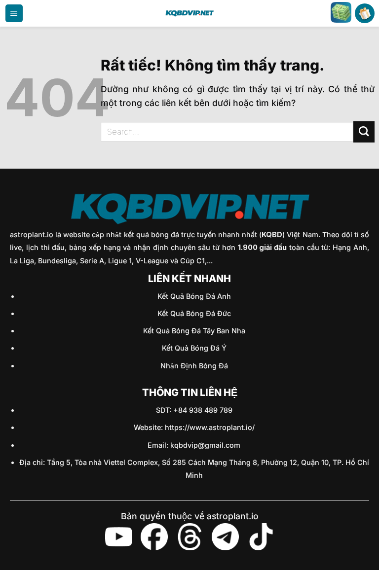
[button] (14, 13)
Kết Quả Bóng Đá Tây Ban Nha (194, 330)
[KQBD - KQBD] (189, 13)
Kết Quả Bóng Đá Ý (194, 348)
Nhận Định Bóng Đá (194, 365)
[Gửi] (364, 131)
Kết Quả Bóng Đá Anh (194, 296)
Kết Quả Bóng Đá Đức (194, 313)
